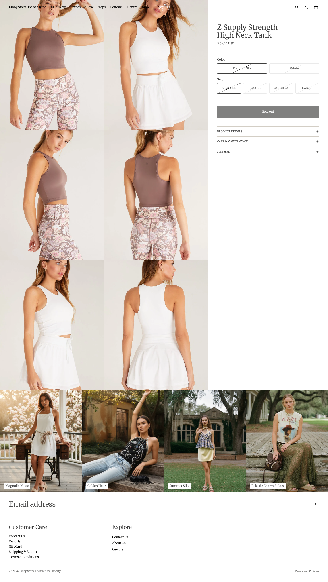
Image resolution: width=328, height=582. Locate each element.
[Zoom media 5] (52, 325)
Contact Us (17, 536)
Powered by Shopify (48, 571)
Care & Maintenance (232, 141)
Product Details (229, 131)
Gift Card (15, 546)
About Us (119, 543)
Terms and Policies (307, 571)
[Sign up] (314, 504)
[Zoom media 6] (156, 325)
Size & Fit (224, 151)
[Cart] (316, 7)
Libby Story (26, 571)
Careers (117, 549)
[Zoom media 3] (52, 195)
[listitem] (146, 7)
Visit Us (14, 541)
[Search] (297, 7)
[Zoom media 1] (52, 65)
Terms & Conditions (24, 557)
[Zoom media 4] (156, 195)
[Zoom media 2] (156, 65)
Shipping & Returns (23, 552)
